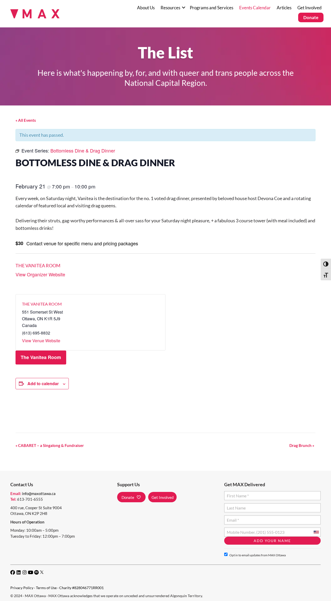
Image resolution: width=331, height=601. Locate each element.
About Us (146, 7)
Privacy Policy (21, 587)
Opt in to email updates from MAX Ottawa (257, 555)
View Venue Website (41, 341)
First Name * (236, 493)
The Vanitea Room (38, 265)
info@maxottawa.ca (39, 493)
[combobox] (316, 532)
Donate (310, 17)
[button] (183, 8)
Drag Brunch (301, 445)
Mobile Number (239, 530)
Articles (284, 7)
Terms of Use (46, 587)
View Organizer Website (40, 274)
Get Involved (309, 7)
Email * (232, 518)
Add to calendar (43, 383)
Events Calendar (255, 7)
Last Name (235, 505)
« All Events (26, 120)
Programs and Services (211, 7)
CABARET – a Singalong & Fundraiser (50, 445)
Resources (170, 7)
